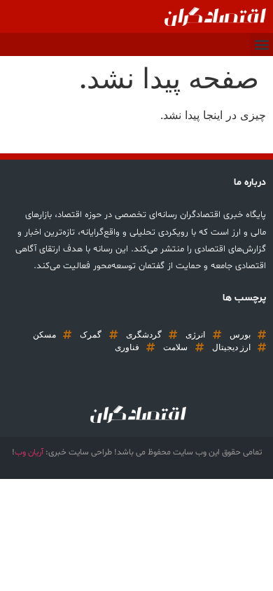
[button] (261, 44)
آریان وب (29, 452)
